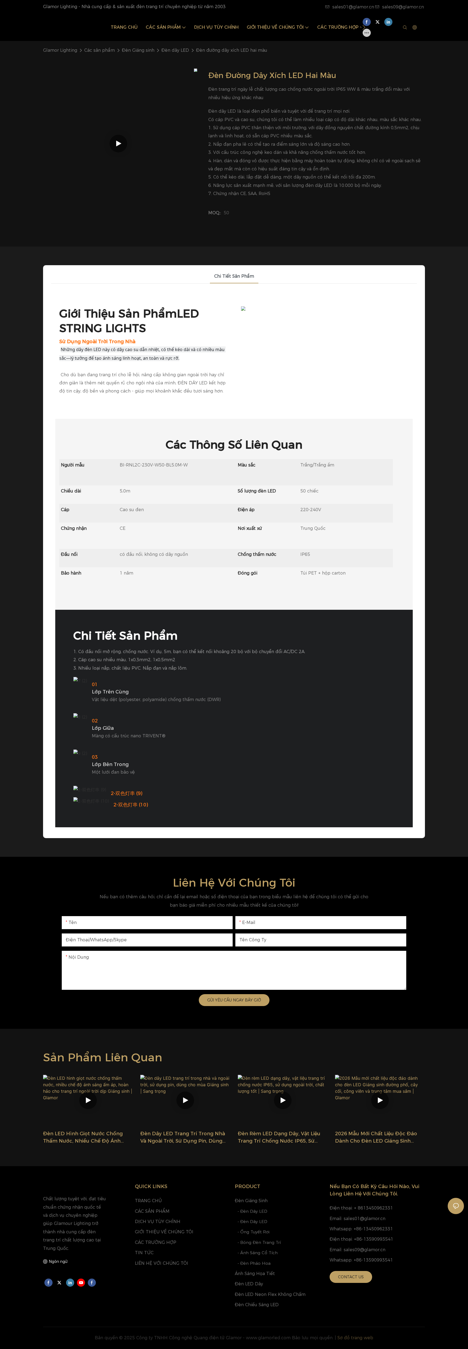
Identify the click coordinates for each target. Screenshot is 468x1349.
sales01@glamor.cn (353, 6)
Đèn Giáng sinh (138, 50)
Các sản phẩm (99, 50)
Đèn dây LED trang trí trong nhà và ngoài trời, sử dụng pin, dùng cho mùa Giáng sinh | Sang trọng (182, 1138)
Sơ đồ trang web (355, 1337)
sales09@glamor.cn (403, 6)
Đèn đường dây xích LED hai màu (231, 50)
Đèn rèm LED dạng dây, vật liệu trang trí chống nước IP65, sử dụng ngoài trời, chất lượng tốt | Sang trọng (280, 1138)
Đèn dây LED (175, 50)
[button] (363, 27)
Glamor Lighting (60, 50)
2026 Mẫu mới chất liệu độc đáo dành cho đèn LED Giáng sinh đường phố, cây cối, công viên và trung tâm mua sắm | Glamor (377, 1138)
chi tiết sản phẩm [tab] (234, 276)
